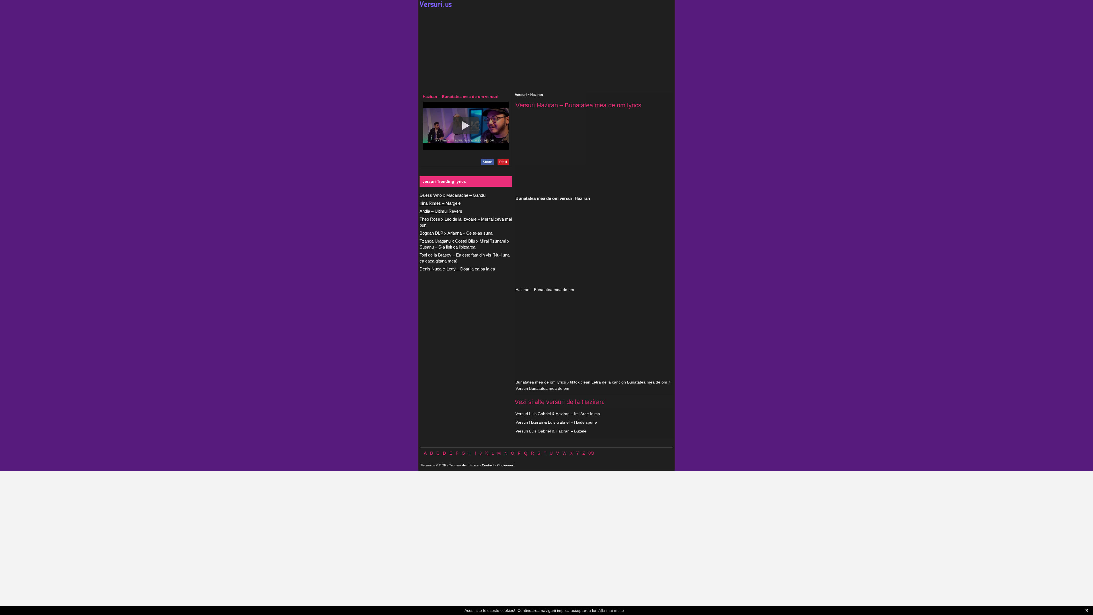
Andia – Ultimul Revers (441, 211)
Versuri (521, 95)
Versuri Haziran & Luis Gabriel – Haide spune (556, 422)
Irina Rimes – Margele (440, 203)
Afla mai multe (611, 610)
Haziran (536, 95)
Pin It (503, 162)
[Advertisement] (546, 50)
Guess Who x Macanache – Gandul (453, 195)
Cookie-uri (505, 465)
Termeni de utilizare (463, 465)
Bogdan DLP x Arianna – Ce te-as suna (456, 233)
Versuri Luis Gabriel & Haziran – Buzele (550, 431)
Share (487, 162)
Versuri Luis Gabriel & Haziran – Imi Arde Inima (557, 413)
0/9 (591, 453)
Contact (488, 465)
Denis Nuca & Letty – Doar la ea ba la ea (457, 268)
